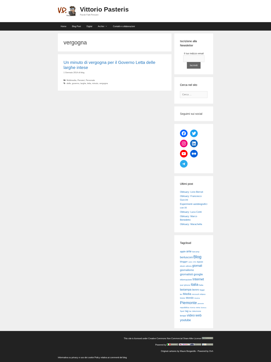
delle (69, 83)
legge (202, 290)
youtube (185, 320)
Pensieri (81, 80)
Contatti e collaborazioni (124, 26)
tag (186, 311)
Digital (89, 26)
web (198, 315)
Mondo (190, 297)
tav (190, 311)
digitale (200, 262)
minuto (95, 83)
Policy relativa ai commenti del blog (110, 357)
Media (187, 293)
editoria (189, 266)
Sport (182, 311)
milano (203, 294)
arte (189, 251)
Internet (198, 279)
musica (197, 298)
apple (183, 251)
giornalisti (186, 274)
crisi (194, 262)
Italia (201, 285)
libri (181, 294)
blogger (184, 261)
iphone (187, 285)
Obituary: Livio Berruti (191, 192)
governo (75, 83)
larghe (83, 83)
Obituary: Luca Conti (191, 212)
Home (63, 26)
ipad (181, 285)
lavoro (195, 289)
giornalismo (187, 270)
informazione (186, 280)
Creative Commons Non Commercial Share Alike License (174, 338)
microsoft (195, 294)
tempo (183, 315)
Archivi (101, 26)
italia (194, 284)
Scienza (203, 307)
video (191, 315)
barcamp (195, 252)
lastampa (185, 289)
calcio (190, 262)
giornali (197, 265)
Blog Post (76, 26)
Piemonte (188, 303)
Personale (90, 80)
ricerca (192, 308)
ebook (182, 266)
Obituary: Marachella (191, 224)
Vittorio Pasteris (104, 9)
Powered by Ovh (205, 351)
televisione (196, 311)
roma (198, 307)
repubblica (184, 307)
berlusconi (186, 257)
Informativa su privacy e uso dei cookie (76, 357)
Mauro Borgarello (188, 351)
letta (89, 83)
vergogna (103, 83)
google (198, 274)
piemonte (201, 303)
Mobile (182, 298)
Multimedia (71, 80)
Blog (197, 256)
